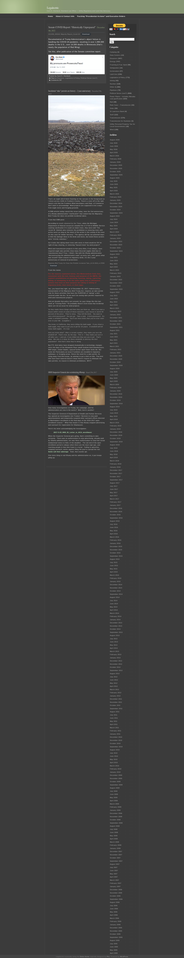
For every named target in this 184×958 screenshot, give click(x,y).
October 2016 (115, 515)
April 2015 (114, 572)
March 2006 (114, 918)
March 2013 (114, 651)
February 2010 (115, 769)
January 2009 (115, 810)
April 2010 (114, 762)
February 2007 (115, 883)
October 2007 (115, 858)
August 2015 (115, 559)
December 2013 (116, 623)
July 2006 (113, 905)
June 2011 (114, 718)
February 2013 (115, 654)
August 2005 (115, 940)
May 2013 (113, 645)
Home (50, 16)
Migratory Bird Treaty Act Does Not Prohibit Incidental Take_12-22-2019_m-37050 (76, 263)
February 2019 (115, 426)
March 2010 (114, 766)
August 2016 (115, 521)
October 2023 (115, 248)
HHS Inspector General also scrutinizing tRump (66, 372)
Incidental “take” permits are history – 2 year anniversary (69, 90)
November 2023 (116, 245)
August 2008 (115, 826)
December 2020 (116, 356)
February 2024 (115, 235)
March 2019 (114, 422)
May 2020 (113, 378)
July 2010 (113, 753)
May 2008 (113, 835)
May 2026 (113, 149)
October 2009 (115, 781)
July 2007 (113, 867)
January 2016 (115, 543)
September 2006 (116, 899)
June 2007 (114, 870)
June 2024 (114, 222)
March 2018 (114, 461)
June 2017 (114, 489)
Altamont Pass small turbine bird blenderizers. (84, 347)
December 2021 (116, 318)
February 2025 (115, 197)
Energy (112, 61)
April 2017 (114, 495)
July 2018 (113, 448)
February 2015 (115, 578)
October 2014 (115, 591)
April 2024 (114, 229)
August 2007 (115, 864)
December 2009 (116, 775)
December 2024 (116, 203)
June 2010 (114, 756)
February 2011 (115, 731)
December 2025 (116, 165)
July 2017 (113, 486)
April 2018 (114, 457)
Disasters (60, 78)
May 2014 (113, 607)
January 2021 (115, 353)
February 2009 (115, 807)
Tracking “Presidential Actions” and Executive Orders (101, 16)
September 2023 (116, 251)
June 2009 (114, 794)
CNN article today (57, 211)
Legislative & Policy (72, 78)
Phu (108, 956)
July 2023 (113, 257)
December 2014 (116, 584)
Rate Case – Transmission (120, 105)
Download (86, 34)
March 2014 (114, 613)
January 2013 (115, 658)
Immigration (114, 68)
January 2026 (115, 162)
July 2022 (113, 295)
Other (112, 87)
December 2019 (116, 394)
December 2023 (116, 241)
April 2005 (114, 953)
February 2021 (115, 349)
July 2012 (113, 677)
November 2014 (116, 588)
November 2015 (116, 550)
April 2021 (114, 343)
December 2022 (116, 279)
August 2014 (115, 597)
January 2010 (115, 772)
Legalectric (53, 8)
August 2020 (115, 368)
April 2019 (114, 419)
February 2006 (115, 921)
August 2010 (115, 750)
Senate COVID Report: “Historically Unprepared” (72, 27)
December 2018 (116, 432)
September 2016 (116, 518)
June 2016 (114, 527)
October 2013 (115, 629)
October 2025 (115, 171)
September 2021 (116, 327)
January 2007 (115, 886)
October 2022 (115, 286)
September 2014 (116, 594)
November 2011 (116, 702)
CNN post (60, 220)
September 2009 (116, 785)
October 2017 (115, 476)
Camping (113, 52)
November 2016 (116, 511)
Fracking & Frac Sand (118, 65)
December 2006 (116, 889)
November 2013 (116, 626)
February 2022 (115, 311)
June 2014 (114, 603)
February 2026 (115, 159)
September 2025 (116, 175)
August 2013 (115, 635)
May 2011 (113, 721)
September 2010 (116, 746)
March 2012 (114, 689)
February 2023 (115, 273)
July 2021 (113, 333)
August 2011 (114, 711)
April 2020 (114, 381)
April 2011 (114, 724)
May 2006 (113, 912)
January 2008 (115, 848)
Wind (112, 129)
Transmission (115, 118)
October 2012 (115, 667)
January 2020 (115, 391)
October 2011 (115, 705)
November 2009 (116, 778)
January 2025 (115, 200)
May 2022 (113, 302)
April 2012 (114, 686)
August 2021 (115, 330)
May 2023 (113, 264)
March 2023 (114, 270)
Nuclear (113, 84)
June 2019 (114, 413)
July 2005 (113, 943)
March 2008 (114, 842)
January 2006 (115, 924)
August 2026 (115, 140)
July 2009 (113, 791)
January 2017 (115, 505)
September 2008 (116, 823)
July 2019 (113, 410)
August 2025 (115, 178)
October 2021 (115, 324)
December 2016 (116, 508)
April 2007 (114, 877)
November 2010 (116, 740)
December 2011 (116, 699)
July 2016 (113, 524)
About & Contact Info (65, 16)
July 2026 (113, 143)
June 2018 (114, 451)
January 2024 (115, 238)
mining (112, 80)
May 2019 (113, 416)
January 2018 (115, 467)
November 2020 (116, 359)
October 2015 (115, 553)
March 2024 (114, 232)
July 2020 (113, 372)
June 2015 (114, 565)
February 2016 (115, 540)
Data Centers (115, 55)
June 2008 (114, 832)
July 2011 (113, 715)
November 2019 (116, 397)
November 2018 (116, 435)
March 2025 (114, 194)
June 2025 (114, 184)
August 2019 (115, 406)
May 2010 (113, 759)
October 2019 (115, 400)
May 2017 (113, 492)
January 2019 (115, 429)
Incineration (114, 71)
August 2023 (115, 254)
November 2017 (116, 473)
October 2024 (115, 210)
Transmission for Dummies (120, 121)
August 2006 (115, 902)
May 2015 (113, 569)
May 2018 (113, 454)
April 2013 (114, 648)
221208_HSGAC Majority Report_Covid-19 (64, 34)
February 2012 (115, 692)
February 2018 (115, 464)
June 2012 (114, 680)
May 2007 (113, 874)
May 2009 (113, 797)
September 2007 (116, 861)
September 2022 (116, 289)
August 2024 (115, 216)
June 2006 (114, 908)
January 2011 (115, 734)
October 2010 (115, 743)
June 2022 (114, 298)
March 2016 (114, 537)
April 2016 (114, 534)
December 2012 (116, 661)
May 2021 (113, 340)
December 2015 (116, 546)
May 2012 (113, 683)
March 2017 (114, 499)
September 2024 (116, 213)
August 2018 (115, 445)
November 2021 (116, 321)
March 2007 (114, 880)
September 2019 (116, 403)
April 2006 (114, 915)
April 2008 (114, 839)
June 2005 (114, 947)
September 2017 (116, 480)
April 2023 (114, 267)
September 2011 (116, 708)
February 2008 (115, 845)
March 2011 (114, 727)
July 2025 (113, 181)
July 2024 (113, 219)
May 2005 (113, 950)
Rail (111, 102)
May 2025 (113, 187)
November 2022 (116, 283)
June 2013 (114, 642)
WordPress (124, 956)
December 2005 (116, 928)
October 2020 (115, 362)
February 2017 (115, 502)
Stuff (112, 114)
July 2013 (113, 638)
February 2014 (115, 616)
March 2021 (114, 346)
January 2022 (115, 314)
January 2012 (115, 696)
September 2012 (116, 670)
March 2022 (114, 308)
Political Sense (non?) (89, 78)
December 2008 (116, 813)
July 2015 (113, 562)
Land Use (113, 74)
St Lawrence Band (117, 111)
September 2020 (116, 365)
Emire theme (84, 956)
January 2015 (115, 581)
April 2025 (114, 190)
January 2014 (115, 619)
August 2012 (115, 673)
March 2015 (114, 575)
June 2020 (114, 375)
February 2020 (115, 387)
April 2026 (114, 152)
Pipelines (113, 90)
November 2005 (116, 931)
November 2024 (116, 206)
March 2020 (114, 384)
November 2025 (116, 168)
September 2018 (116, 441)
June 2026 (114, 146)
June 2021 (114, 337)
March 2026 (114, 156)
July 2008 (113, 829)
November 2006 (116, 893)
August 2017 (115, 483)
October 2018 (115, 438)
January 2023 (115, 276)
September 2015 (116, 556)
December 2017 (116, 470)
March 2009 (114, 804)
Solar (112, 108)
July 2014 (113, 600)
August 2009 (115, 788)
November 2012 (116, 664)
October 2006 (115, 896)
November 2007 (116, 855)
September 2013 (116, 632)
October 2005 (115, 934)
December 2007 (116, 851)
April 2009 (114, 800)
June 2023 (114, 260)
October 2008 (115, 820)
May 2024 (113, 225)
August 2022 (115, 292)
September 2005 (116, 937)
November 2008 (116, 816)
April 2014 (114, 610)
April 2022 (114, 305)
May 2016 (113, 530)
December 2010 (116, 737)
